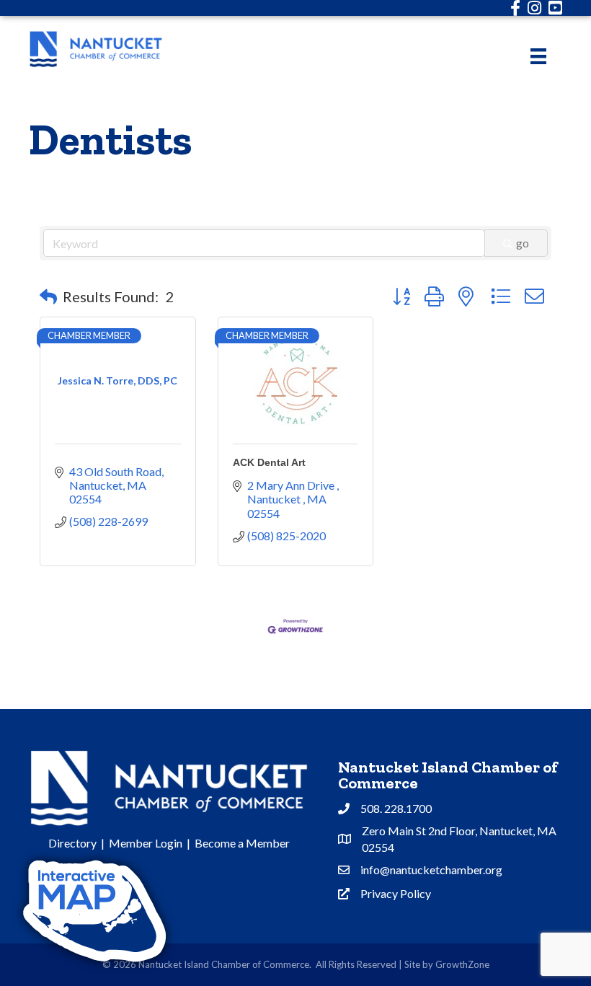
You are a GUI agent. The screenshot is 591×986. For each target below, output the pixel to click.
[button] (48, 296)
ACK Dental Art (269, 462)
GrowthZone (462, 964)
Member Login (145, 843)
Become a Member (242, 843)
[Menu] (538, 56)
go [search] (522, 243)
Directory (72, 843)
